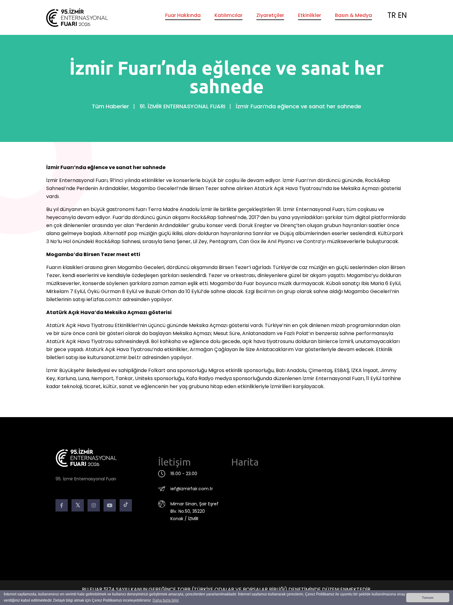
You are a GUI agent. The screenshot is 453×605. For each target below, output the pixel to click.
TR (391, 15)
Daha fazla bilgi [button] (166, 600)
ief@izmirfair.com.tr (191, 489)
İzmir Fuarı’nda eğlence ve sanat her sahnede (298, 106)
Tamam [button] (428, 597)
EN (402, 15)
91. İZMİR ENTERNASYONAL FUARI (182, 106)
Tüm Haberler (110, 106)
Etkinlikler (309, 15)
